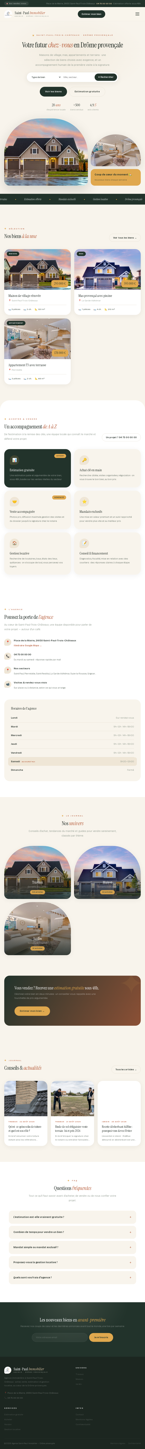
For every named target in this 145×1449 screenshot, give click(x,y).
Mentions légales (84, 1419)
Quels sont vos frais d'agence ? (32, 1277)
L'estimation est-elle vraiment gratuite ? (38, 1217)
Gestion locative (12, 1429)
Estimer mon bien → (32, 1011)
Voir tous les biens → (125, 237)
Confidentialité (83, 1424)
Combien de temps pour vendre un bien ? (38, 1232)
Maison (79, 1379)
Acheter (8, 1419)
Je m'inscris (101, 1337)
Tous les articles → (126, 1069)
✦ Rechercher (106, 77)
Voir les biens (53, 91)
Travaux (80, 1374)
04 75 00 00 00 (104, 3)
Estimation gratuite (87, 91)
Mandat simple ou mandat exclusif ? (35, 1247)
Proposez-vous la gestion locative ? (35, 1262)
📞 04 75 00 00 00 (13, 1398)
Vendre (7, 1424)
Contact (80, 1414)
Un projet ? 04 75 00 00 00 (121, 437)
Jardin (79, 1384)
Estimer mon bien (91, 14)
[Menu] (137, 14)
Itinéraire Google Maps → (28, 645)
